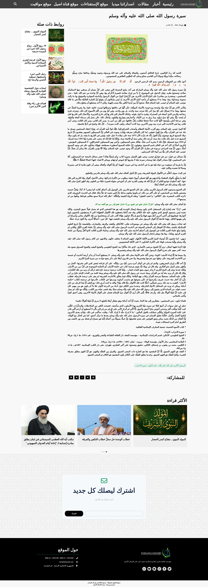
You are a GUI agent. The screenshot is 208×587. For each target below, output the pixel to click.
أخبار (156, 4)
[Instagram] (159, 569)
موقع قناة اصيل (66, 4)
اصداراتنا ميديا (123, 4)
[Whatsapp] (144, 569)
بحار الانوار (152, 365)
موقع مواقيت (40, 4)
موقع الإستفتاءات (94, 4)
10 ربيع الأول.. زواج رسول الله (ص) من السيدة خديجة (36, 48)
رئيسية (168, 4)
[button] (15, 4)
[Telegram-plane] (154, 569)
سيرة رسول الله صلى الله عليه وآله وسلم (147, 15)
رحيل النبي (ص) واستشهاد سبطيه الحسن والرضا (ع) (37, 77)
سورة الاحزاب (140, 365)
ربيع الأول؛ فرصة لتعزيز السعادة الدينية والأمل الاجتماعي (34, 62)
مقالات (143, 4)
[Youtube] (149, 569)
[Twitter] (169, 569)
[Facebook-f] (164, 569)
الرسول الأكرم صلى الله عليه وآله (172, 365)
